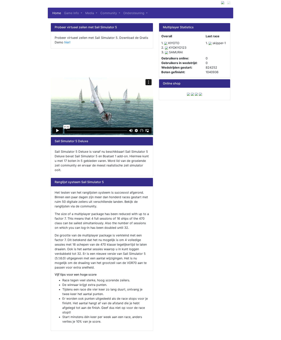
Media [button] (90, 13)
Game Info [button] (72, 13)
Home (57, 13)
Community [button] (109, 13)
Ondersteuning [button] (134, 13)
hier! (67, 42)
